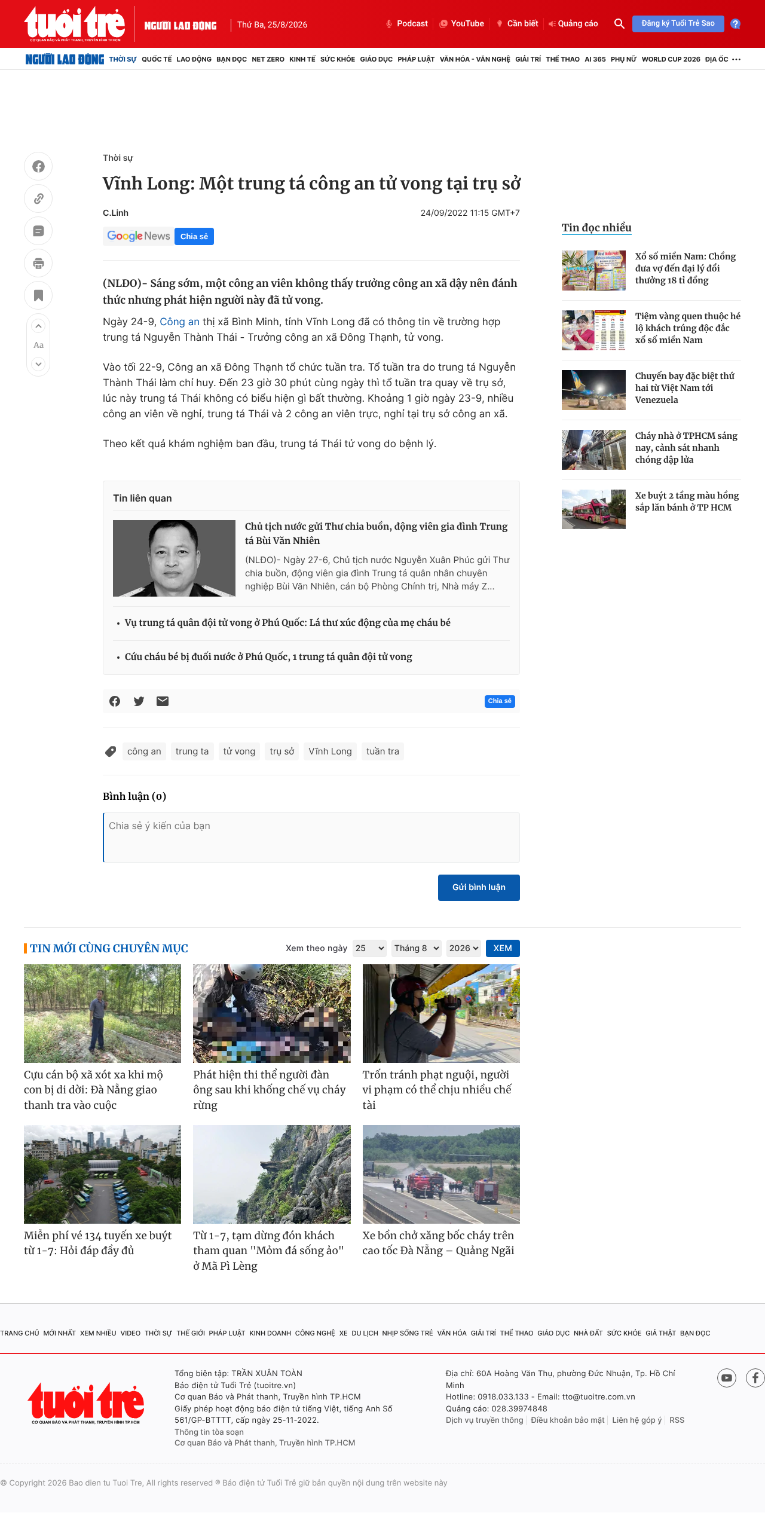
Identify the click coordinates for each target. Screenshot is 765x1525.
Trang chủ (19, 1333)
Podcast (412, 24)
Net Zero (268, 59)
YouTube (467, 24)
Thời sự (123, 59)
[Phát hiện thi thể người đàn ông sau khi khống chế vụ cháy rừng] (271, 1013)
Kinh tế (302, 59)
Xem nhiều (98, 1333)
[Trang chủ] (65, 59)
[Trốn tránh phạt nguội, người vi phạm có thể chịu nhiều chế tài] (441, 1013)
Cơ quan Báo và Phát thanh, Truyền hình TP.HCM (265, 1443)
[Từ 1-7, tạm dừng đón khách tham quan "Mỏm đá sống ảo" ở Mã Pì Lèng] (271, 1174)
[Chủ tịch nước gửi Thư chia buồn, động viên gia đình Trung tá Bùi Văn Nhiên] (174, 558)
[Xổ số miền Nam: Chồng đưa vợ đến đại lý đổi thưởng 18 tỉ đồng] (594, 270)
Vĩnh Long (330, 751)
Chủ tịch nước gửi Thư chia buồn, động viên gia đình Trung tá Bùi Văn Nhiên (376, 534)
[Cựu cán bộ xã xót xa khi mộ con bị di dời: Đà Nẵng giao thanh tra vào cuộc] (102, 1013)
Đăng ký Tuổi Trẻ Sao (678, 23)
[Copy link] (38, 200)
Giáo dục (376, 59)
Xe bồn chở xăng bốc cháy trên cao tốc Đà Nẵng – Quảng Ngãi (439, 1243)
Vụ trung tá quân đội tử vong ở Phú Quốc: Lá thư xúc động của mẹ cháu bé (288, 623)
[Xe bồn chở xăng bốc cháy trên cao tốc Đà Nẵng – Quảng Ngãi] (441, 1174)
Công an (180, 322)
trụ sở (282, 751)
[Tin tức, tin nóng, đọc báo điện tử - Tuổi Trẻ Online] (84, 24)
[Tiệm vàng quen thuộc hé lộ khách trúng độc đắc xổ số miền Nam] (594, 330)
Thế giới (190, 1333)
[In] (38, 265)
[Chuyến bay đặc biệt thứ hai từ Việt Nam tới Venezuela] (594, 390)
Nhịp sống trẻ (407, 1333)
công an (144, 751)
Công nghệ (315, 1333)
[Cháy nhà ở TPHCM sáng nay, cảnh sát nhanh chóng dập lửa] (594, 450)
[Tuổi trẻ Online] (87, 1403)
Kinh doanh (270, 1333)
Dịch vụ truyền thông (485, 1420)
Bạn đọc (231, 59)
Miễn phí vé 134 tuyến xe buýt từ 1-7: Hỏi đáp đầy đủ (98, 1243)
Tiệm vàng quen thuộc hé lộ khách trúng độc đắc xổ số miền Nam (687, 328)
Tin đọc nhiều (597, 227)
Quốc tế (157, 59)
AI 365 (595, 59)
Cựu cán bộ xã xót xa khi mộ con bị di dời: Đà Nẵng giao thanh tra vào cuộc (93, 1090)
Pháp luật (415, 59)
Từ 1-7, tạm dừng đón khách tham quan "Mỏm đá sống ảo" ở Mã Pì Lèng (268, 1251)
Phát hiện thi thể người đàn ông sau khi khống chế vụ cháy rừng (269, 1090)
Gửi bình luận (479, 887)
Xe (343, 1333)
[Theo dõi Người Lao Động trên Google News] (139, 236)
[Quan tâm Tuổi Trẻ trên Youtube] (726, 1378)
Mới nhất (59, 1333)
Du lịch (364, 1333)
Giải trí (528, 59)
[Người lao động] (180, 23)
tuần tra (382, 751)
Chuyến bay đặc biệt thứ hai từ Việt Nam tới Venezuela (685, 388)
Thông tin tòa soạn (209, 1432)
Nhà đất (588, 1333)
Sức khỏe (337, 59)
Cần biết (522, 24)
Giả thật (660, 1333)
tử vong (240, 751)
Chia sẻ (194, 236)
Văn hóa (452, 1333)
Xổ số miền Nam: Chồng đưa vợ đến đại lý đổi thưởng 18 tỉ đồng (685, 268)
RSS (676, 1420)
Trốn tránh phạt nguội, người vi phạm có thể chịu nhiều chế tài (437, 1090)
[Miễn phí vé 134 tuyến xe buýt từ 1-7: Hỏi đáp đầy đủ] (102, 1174)
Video (130, 1333)
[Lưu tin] (38, 297)
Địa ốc (717, 59)
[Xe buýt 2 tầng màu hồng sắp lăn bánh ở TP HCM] (594, 510)
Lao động (194, 59)
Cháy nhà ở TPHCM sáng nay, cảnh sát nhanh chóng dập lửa (686, 447)
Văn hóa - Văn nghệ (475, 59)
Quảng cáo (578, 24)
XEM (503, 948)
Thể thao (563, 59)
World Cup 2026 (671, 59)
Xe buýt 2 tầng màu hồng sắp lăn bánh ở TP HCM (687, 501)
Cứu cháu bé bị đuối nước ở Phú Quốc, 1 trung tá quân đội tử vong (268, 657)
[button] (38, 326)
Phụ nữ (624, 59)
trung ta (192, 751)
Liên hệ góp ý (637, 1420)
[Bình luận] (38, 232)
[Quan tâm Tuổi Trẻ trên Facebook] (755, 1378)
